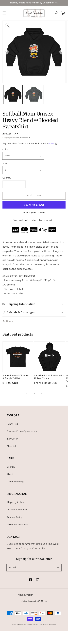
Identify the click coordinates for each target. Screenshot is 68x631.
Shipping (6, 137)
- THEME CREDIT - (33, 624)
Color (5, 149)
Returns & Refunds (17, 510)
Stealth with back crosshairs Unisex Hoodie (49, 376)
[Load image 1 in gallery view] (13, 94)
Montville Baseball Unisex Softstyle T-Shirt (16, 376)
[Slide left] (6, 51)
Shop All (11, 446)
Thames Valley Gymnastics (22, 431)
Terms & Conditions (17, 525)
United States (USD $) (32, 601)
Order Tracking (15, 482)
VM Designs (21, 624)
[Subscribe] (57, 567)
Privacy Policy (14, 517)
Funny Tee (12, 424)
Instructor (12, 439)
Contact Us (38, 548)
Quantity (6, 178)
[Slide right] (62, 51)
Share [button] (9, 321)
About (10, 474)
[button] (4, 13)
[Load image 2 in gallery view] (34, 94)
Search (11, 467)
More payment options (34, 212)
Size (4, 163)
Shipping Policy (15, 502)
